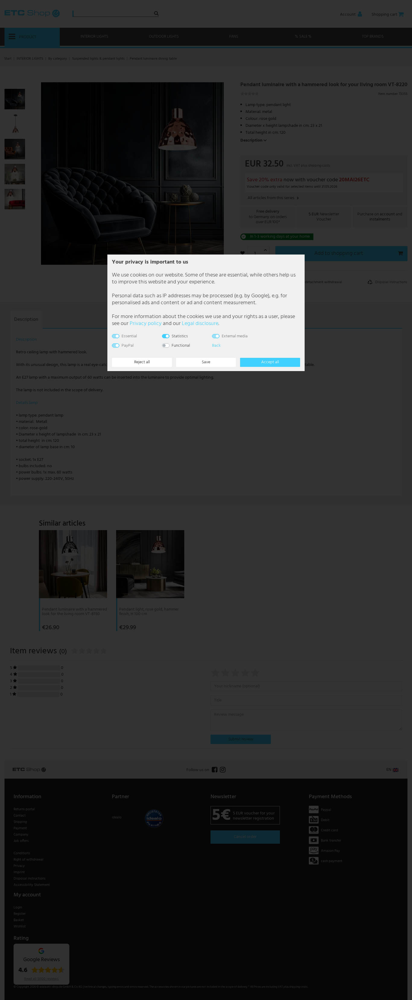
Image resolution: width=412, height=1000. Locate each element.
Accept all (270, 362)
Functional (181, 345)
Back (216, 345)
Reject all (142, 362)
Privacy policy (146, 323)
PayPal (128, 345)
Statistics (180, 336)
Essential (129, 336)
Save (206, 362)
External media (235, 336)
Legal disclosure (200, 323)
